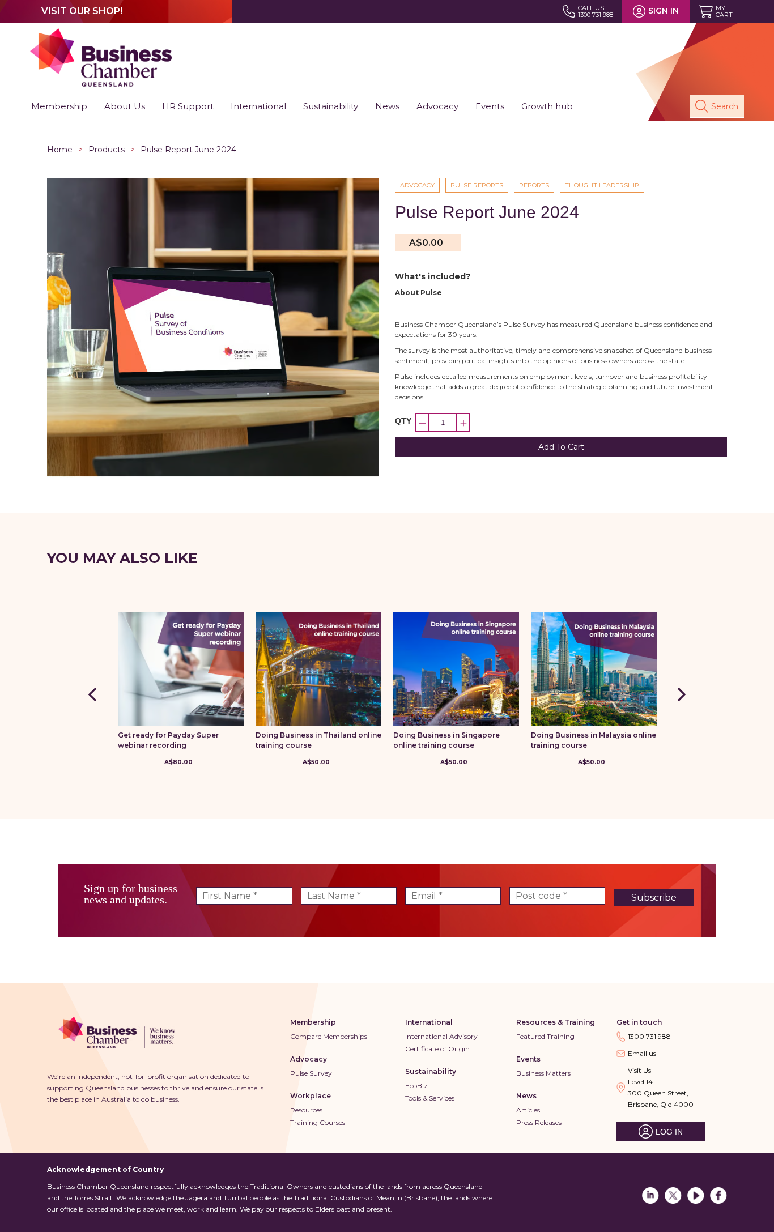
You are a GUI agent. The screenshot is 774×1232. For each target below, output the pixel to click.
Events (528, 1059)
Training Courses (317, 1122)
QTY (403, 420)
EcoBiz (416, 1085)
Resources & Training (555, 1022)
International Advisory (441, 1036)
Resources (306, 1110)
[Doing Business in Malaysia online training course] (594, 669)
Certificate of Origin (437, 1049)
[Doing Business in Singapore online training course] (456, 669)
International (429, 1022)
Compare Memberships (328, 1036)
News (526, 1096)
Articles (528, 1110)
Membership (313, 1022)
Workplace (310, 1096)
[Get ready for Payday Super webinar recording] (181, 669)
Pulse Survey (311, 1073)
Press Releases (539, 1122)
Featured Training (545, 1036)
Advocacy (308, 1059)
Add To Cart (561, 447)
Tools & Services (429, 1098)
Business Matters (543, 1073)
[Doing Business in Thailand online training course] (318, 669)
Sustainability (430, 1071)
